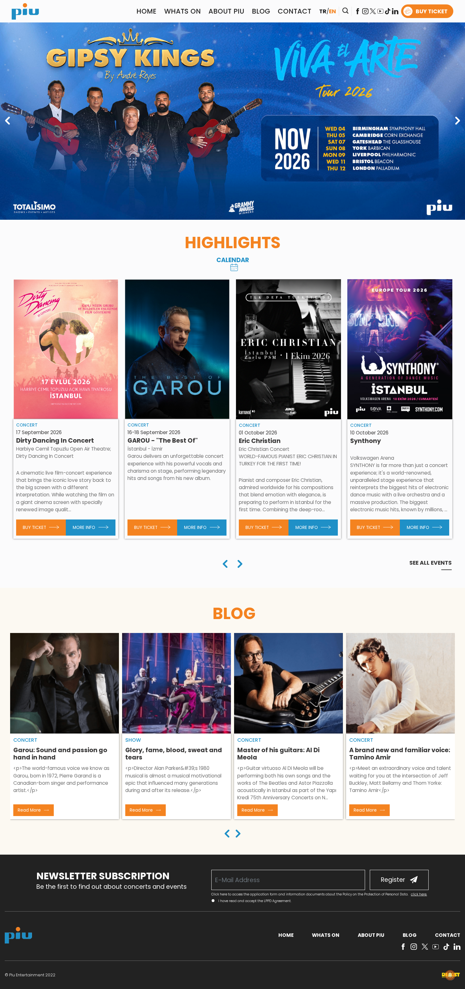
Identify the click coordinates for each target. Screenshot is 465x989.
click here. (419, 894)
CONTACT (294, 11)
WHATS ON (182, 11)
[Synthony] (400, 349)
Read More (29, 810)
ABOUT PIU (226, 11)
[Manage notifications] (450, 975)
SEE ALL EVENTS (430, 563)
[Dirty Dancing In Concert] (66, 349)
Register (393, 879)
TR (322, 11)
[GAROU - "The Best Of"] (177, 349)
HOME (146, 11)
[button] (227, 834)
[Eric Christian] (288, 349)
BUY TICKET (432, 11)
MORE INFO (84, 528)
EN (332, 11)
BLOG (261, 11)
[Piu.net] (25, 11)
